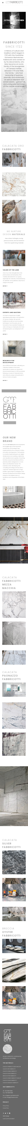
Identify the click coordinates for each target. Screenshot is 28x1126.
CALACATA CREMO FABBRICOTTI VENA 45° (12, 1078)
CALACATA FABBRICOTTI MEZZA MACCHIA (12, 1066)
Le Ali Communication (8, 1118)
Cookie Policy (6, 1108)
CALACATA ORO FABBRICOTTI (9, 1069)
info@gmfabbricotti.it (12, 1097)
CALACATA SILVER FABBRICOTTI (9, 1073)
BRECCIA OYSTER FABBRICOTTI (9, 1075)
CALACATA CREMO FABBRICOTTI (10, 1071)
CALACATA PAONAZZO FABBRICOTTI (10, 1082)
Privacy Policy (6, 1105)
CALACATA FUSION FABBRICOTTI (10, 1080)
